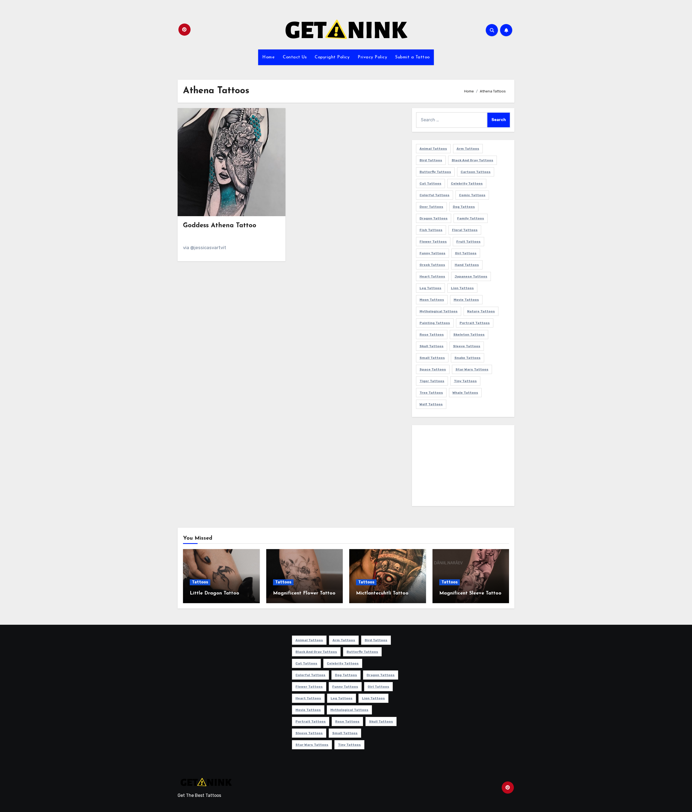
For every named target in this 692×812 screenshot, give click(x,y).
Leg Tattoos (430, 288)
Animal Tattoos (433, 149)
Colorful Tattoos (435, 195)
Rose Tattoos (432, 334)
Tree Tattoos (431, 393)
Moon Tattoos (432, 300)
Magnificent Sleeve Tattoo (470, 593)
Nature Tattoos (481, 311)
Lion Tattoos (462, 288)
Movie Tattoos (466, 300)
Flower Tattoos (433, 241)
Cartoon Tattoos (476, 172)
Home (268, 57)
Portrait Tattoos (475, 323)
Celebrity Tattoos (467, 183)
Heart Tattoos (432, 276)
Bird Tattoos (431, 160)
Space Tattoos (433, 369)
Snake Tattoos (467, 358)
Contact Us (295, 57)
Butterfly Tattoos (435, 172)
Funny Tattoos (432, 253)
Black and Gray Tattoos (472, 160)
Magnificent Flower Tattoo (304, 593)
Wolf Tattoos (431, 404)
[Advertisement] (464, 467)
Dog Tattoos (464, 207)
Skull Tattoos (432, 346)
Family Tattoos (470, 218)
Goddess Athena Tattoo (219, 225)
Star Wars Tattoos (471, 369)
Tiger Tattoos (432, 381)
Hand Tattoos (467, 265)
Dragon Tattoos (434, 218)
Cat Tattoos (430, 183)
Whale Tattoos (465, 393)
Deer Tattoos (431, 207)
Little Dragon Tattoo (214, 593)
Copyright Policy (332, 57)
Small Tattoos (432, 358)
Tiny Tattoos (465, 381)
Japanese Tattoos (471, 276)
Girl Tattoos (466, 253)
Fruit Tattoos (468, 241)
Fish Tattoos (431, 230)
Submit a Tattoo (412, 57)
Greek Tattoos (432, 265)
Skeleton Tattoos (469, 334)
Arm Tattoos (468, 149)
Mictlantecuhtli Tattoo (382, 593)
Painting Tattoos (435, 323)
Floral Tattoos (465, 230)
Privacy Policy (372, 57)
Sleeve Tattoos (466, 346)
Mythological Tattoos (439, 311)
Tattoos (200, 582)
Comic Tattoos (472, 195)
